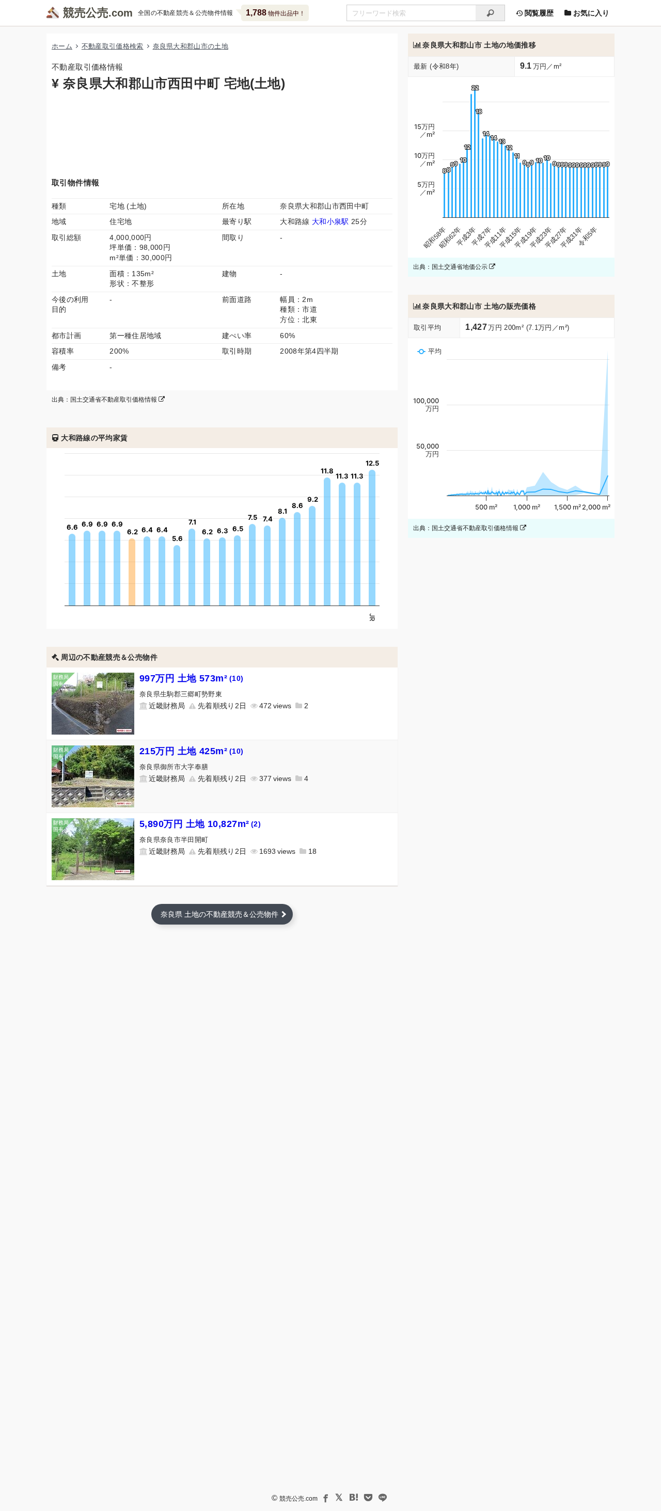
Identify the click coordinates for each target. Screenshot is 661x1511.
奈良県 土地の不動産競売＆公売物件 (219, 914)
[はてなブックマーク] (354, 1497)
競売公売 (85, 12)
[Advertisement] (222, 133)
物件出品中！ (275, 12)
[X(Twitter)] (339, 1497)
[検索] (490, 13)
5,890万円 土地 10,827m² (200, 824)
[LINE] (382, 1497)
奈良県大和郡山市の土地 (191, 46)
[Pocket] (368, 1497)
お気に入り (590, 13)
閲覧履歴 (538, 13)
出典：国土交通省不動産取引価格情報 (105, 399)
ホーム (62, 46)
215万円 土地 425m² (191, 751)
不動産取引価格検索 (113, 46)
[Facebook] (325, 1497)
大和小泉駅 (330, 221)
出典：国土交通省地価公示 (451, 267)
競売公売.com (298, 1498)
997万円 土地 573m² (191, 678)
